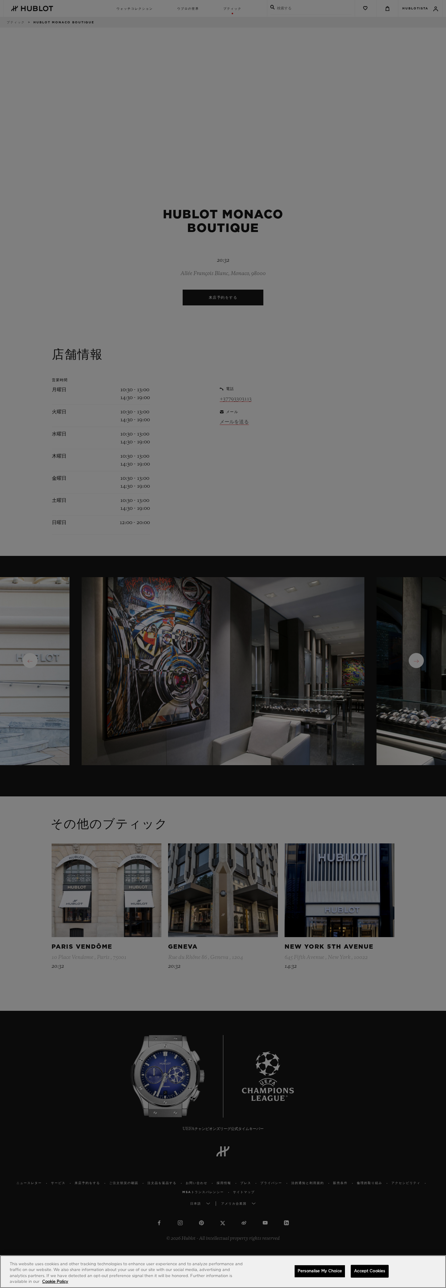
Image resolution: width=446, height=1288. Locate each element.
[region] (223, 1271)
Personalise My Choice (320, 1271)
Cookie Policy (55, 1282)
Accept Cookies (369, 1271)
